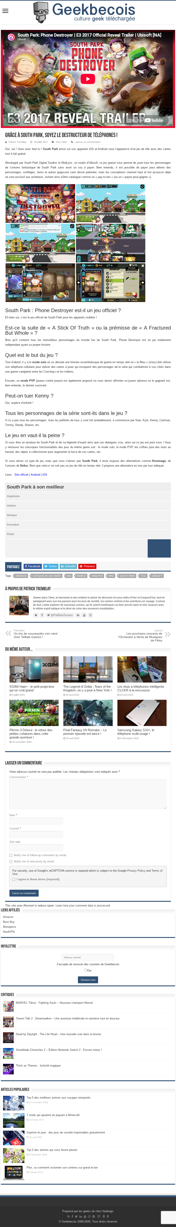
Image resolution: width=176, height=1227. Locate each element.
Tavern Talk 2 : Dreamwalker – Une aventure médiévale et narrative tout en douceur (68, 1018)
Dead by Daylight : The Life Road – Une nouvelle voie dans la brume (58, 1034)
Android (35, 474)
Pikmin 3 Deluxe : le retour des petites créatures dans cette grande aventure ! (30, 733)
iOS (44, 474)
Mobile (81, 576)
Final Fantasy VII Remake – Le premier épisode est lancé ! (85, 731)
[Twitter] (76, 1216)
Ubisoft (157, 576)
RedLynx (97, 576)
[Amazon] (104, 1216)
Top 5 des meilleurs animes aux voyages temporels (59, 1097)
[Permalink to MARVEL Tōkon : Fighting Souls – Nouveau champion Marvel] (8, 1006)
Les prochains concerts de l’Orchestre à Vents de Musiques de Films (140, 635)
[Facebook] (72, 1216)
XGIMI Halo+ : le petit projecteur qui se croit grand (31, 688)
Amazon (8, 917)
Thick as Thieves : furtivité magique (38, 1065)
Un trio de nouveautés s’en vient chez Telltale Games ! (36, 634)
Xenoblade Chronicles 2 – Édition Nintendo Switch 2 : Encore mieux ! (59, 1049)
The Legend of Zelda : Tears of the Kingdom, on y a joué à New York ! (87, 688)
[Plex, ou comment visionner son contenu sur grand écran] (13, 1173)
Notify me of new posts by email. (34, 861)
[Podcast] (107, 1216)
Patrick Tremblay (17, 142)
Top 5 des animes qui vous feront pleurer (52, 1149)
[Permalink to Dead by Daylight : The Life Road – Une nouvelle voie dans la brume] (8, 1037)
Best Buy (9, 921)
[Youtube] (85, 1216)
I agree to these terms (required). (38, 879)
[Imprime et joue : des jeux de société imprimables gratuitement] (13, 1138)
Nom (13, 815)
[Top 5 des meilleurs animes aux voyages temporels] (13, 1103)
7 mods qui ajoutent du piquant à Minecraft (53, 1115)
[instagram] (89, 1216)
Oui (89, 970)
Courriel (15, 828)
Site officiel (21, 474)
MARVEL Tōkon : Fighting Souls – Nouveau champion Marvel (54, 1002)
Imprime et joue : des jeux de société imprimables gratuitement (66, 1132)
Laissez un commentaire (87, 142)
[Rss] (68, 1216)
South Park (127, 576)
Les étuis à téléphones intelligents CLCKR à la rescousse (140, 688)
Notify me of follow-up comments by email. (40, 855)
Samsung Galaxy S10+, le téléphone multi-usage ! (135, 731)
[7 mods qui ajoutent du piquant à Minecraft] (13, 1120)
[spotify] (93, 1216)
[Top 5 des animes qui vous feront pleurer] (13, 1155)
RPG (111, 576)
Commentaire (18, 777)
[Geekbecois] (88, 13)
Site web (14, 841)
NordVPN (9, 931)
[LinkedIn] (80, 1216)
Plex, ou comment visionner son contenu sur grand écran (62, 1167)
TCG (143, 576)
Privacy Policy (136, 870)
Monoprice (9, 926)
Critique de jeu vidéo (47, 576)
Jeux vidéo (61, 142)
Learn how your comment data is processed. (83, 905)
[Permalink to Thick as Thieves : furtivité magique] (8, 1068)
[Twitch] (99, 1216)
